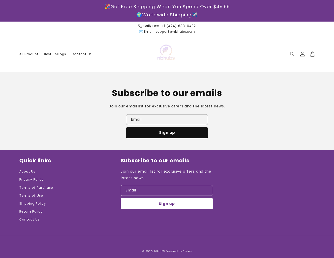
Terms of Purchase (36, 187)
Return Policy (30, 211)
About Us (27, 171)
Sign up (167, 132)
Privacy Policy (31, 179)
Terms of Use (31, 195)
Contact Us (29, 219)
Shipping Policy (32, 203)
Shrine (187, 251)
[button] (292, 54)
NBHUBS (159, 251)
